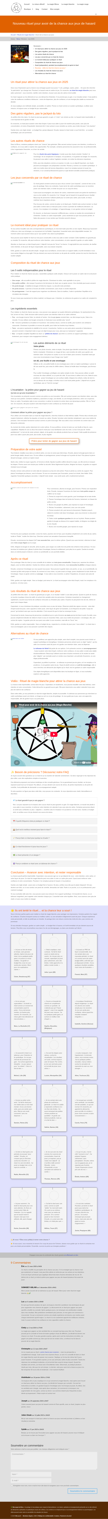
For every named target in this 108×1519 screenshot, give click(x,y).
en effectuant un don (71, 1255)
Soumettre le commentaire (82, 1491)
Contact (44, 9)
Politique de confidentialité (45, 1516)
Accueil (27, 4)
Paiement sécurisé (66, 1516)
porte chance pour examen (49, 1352)
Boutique (27, 9)
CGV (35, 1516)
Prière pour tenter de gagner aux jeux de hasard (54, 441)
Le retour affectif (38, 4)
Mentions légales (28, 1516)
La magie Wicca (53, 4)
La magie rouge (82, 4)
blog (37, 9)
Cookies (56, 1516)
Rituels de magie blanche (25, 35)
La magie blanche (67, 4)
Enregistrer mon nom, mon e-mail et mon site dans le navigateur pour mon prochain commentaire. (46, 1485)
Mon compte (54, 9)
